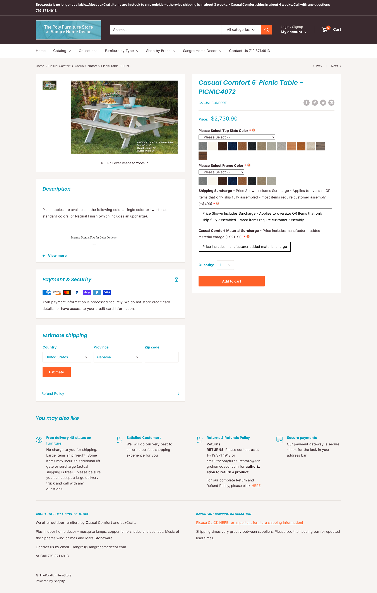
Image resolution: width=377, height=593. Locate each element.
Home (40, 66)
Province (101, 347)
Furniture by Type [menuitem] (119, 50)
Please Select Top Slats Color (223, 130)
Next (334, 66)
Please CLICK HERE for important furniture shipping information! (249, 522)
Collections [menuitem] (88, 50)
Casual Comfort (59, 66)
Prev (319, 66)
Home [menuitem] (41, 50)
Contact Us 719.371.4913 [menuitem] (249, 50)
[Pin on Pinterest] (315, 102)
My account (292, 32)
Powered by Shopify (50, 581)
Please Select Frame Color (221, 165)
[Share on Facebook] (306, 102)
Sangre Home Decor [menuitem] (200, 50)
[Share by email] (331, 102)
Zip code (152, 347)
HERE (256, 485)
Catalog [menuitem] (59, 50)
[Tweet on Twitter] (323, 102)
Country (50, 347)
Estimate (56, 372)
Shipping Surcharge (264, 197)
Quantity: (206, 265)
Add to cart (231, 281)
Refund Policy (52, 393)
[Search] (266, 29)
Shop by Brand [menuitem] (158, 50)
